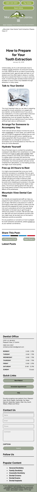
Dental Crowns (15, 476)
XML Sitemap (14, 490)
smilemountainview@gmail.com (13, 347)
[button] (18, 20)
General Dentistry (16, 468)
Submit (18, 448)
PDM (30, 490)
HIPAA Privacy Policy (17, 488)
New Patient (18, 380)
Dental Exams (14, 478)
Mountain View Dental (14, 485)
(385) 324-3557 (11, 3)
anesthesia (9, 132)
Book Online (18, 8)
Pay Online (27, 3)
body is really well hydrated (20, 154)
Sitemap (21, 490)
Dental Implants (15, 481)
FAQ (18, 393)
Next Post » (29, 239)
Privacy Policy (28, 488)
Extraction (9, 24)
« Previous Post (9, 239)
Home (4, 24)
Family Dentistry (16, 470)
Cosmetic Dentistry (17, 473)
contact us (31, 222)
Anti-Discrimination (19, 487)
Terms (8, 490)
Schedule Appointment (18, 387)
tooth (11, 70)
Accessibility (9, 487)
